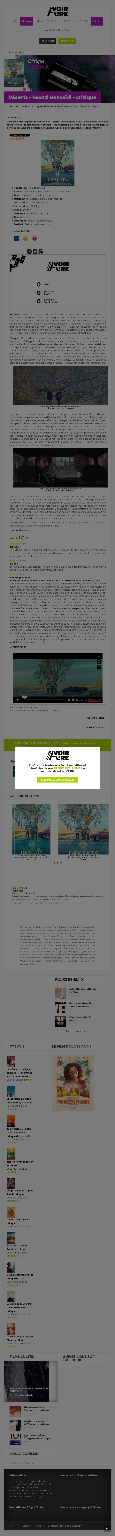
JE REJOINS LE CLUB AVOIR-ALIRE (57, 780)
